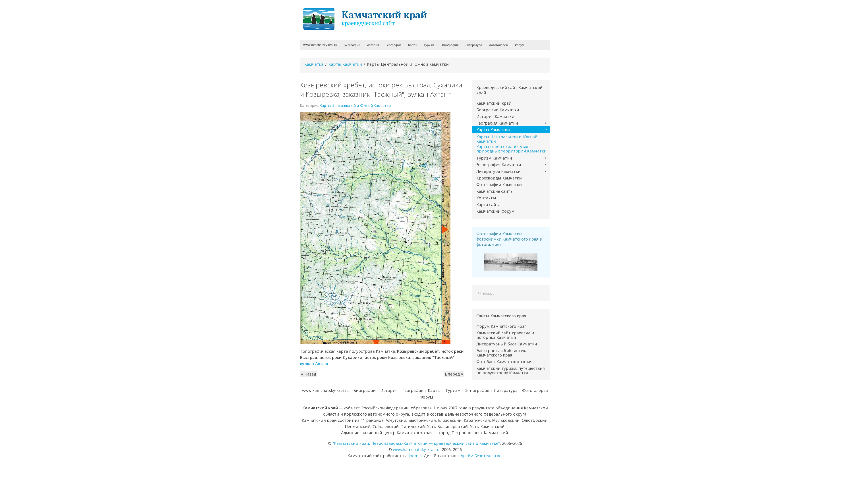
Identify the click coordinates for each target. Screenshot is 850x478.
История (373, 44)
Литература (473, 44)
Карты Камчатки (345, 64)
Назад (309, 374)
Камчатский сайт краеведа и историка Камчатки (505, 335)
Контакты (486, 197)
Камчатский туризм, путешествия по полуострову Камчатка (510, 370)
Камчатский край (493, 103)
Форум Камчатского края (501, 326)
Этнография (450, 44)
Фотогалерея (498, 44)
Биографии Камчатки (497, 109)
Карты (412, 44)
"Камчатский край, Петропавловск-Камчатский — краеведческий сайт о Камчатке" (416, 443)
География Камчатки (497, 123)
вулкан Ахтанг (314, 363)
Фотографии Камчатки (499, 184)
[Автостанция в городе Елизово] (510, 261)
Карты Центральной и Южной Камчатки (355, 105)
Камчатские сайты (495, 191)
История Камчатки (495, 116)
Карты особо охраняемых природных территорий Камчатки (511, 149)
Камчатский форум (495, 211)
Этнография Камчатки (498, 164)
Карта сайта (488, 204)
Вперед (453, 374)
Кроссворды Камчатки (499, 178)
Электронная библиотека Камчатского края (501, 353)
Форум (519, 44)
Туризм (429, 44)
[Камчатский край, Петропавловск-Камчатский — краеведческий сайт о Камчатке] (366, 18)
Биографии (352, 44)
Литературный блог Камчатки (506, 344)
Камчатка (313, 64)
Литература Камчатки (498, 171)
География (394, 44)
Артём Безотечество (481, 455)
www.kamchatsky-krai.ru (320, 44)
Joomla (415, 455)
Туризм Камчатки (494, 158)
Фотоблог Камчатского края (504, 361)
